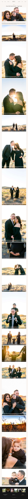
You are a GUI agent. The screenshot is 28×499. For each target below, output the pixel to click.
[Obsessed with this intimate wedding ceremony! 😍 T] (4, 490)
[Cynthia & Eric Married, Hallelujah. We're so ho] (16, 490)
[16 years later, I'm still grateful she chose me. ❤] (12, 490)
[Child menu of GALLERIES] (8, 1)
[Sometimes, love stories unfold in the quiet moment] (24, 490)
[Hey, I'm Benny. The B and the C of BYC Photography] (20, 490)
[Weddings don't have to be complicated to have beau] (8, 490)
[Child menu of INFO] (22, 1)
